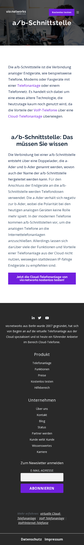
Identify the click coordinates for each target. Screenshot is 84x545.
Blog (42, 421)
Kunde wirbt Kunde (42, 439)
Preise (42, 375)
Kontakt (42, 415)
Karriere (42, 452)
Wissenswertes (42, 446)
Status (42, 427)
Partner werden (42, 433)
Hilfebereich (42, 388)
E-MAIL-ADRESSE (41, 470)
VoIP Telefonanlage (51, 518)
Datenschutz (32, 539)
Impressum (54, 539)
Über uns (42, 409)
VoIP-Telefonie (45, 110)
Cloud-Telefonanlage (25, 116)
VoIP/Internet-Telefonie (33, 523)
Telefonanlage (28, 85)
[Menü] (77, 12)
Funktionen (42, 369)
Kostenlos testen (61, 12)
